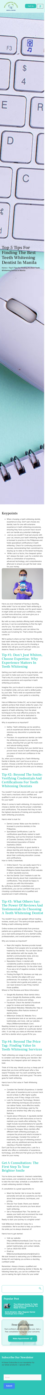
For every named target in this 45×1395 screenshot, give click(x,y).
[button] (22, 1289)
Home (4, 268)
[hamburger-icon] (40, 6)
